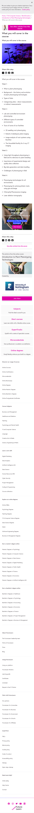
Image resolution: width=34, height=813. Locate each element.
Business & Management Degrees (11, 536)
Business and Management (9, 412)
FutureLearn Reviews (8, 669)
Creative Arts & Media (8, 438)
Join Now (17, 298)
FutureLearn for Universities (9, 705)
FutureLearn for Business (9, 709)
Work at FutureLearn (7, 643)
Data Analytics (6, 460)
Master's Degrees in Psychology (11, 549)
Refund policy (6, 745)
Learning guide (6, 674)
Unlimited (4, 683)
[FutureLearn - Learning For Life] (17, 808)
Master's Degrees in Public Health (11, 567)
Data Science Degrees (8, 522)
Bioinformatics (26, 16)
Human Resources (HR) (8, 474)
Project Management (7, 482)
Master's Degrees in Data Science (11, 558)
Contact (4, 789)
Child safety (5, 781)
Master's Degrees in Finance (9, 571)
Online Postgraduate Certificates (11, 398)
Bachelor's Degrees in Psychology (11, 598)
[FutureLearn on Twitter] (17, 803)
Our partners (5, 701)
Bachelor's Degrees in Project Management (13, 616)
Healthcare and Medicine (9, 416)
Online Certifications (7, 372)
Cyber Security (6, 478)
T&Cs (3, 736)
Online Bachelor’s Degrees (9, 394)
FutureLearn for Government (10, 714)
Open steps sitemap (7, 767)
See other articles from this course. (20, 27)
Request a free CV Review (9, 687)
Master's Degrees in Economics (10, 576)
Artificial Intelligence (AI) (9, 465)
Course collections (7, 491)
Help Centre (5, 785)
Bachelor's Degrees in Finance (10, 611)
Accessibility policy (7, 758)
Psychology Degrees (7, 509)
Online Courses (6, 367)
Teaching (4, 420)
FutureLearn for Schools (8, 718)
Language (4, 434)
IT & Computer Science (13, 16)
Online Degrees (6, 385)
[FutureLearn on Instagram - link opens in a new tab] (13, 803)
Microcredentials (6, 376)
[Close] (32, 2)
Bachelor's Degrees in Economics (11, 607)
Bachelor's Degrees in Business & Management (15, 620)
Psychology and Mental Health (10, 425)
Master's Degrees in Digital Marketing (12, 562)
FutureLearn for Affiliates (9, 723)
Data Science (5, 469)
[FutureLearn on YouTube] (20, 803)
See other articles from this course (17, 246)
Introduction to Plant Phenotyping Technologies (16, 18)
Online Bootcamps (7, 380)
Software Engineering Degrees (10, 531)
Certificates (5, 678)
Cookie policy (6, 749)
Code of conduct (6, 754)
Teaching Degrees (7, 514)
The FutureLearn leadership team (11, 638)
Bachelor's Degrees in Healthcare (11, 594)
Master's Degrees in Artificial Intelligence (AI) (14, 580)
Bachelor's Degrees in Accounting (11, 602)
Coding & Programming (8, 487)
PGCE (3, 527)
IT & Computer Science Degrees (10, 518)
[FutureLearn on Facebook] (9, 803)
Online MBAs (5, 505)
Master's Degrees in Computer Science (12, 554)
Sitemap (4, 763)
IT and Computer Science (9, 429)
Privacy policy (6, 741)
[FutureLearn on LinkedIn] (24, 803)
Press (3, 647)
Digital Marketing (7, 456)
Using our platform (7, 665)
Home (3, 16)
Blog (3, 651)
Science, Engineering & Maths (10, 442)
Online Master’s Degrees (9, 389)
